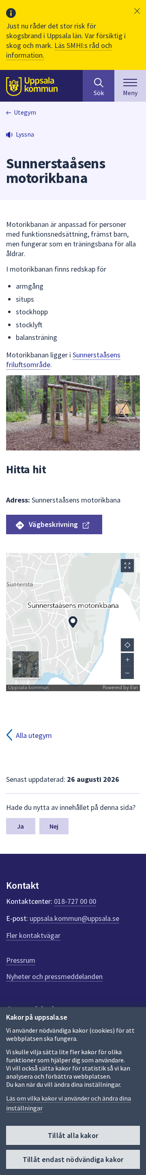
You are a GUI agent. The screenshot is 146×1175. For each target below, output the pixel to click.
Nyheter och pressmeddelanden (54, 976)
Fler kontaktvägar (33, 935)
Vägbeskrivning (53, 524)
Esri (134, 687)
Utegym (25, 112)
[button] (137, 11)
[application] (73, 622)
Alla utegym (34, 735)
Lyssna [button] (25, 134)
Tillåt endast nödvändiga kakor (73, 1159)
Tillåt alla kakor (73, 1135)
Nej (53, 826)
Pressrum (20, 960)
